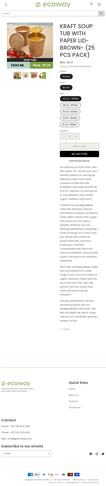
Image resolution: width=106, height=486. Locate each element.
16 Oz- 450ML (70, 111)
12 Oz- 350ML (70, 118)
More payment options (79, 160)
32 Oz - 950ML (70, 98)
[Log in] (93, 5)
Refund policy (79, 480)
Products (73, 401)
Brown (66, 87)
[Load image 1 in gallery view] (17, 75)
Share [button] (66, 329)
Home (72, 388)
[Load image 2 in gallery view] (25, 75)
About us (73, 395)
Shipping (64, 66)
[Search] (101, 13)
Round (66, 76)
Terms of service (56, 482)
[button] (6, 5)
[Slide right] (50, 76)
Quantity (64, 131)
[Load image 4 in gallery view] (42, 75)
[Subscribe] (48, 453)
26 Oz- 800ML (70, 105)
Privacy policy (93, 480)
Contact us (75, 407)
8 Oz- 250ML (69, 124)
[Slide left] (10, 76)
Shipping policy (72, 482)
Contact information (90, 482)
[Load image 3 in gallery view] (34, 75)
